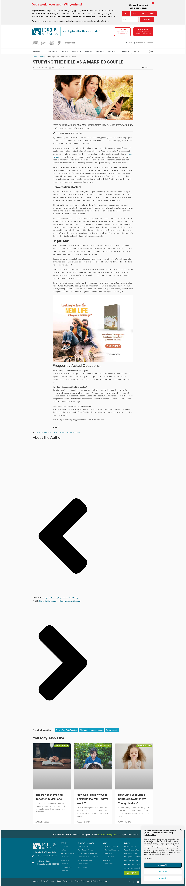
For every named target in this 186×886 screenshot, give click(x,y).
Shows (99, 51)
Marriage (42, 57)
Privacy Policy (80, 881)
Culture (88, 51)
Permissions (103, 881)
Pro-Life (75, 51)
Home (35, 57)
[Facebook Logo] (129, 882)
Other (147, 19)
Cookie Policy (92, 881)
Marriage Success (96, 730)
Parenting (51, 51)
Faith (63, 51)
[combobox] (139, 51)
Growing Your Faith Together (53, 433)
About (124, 51)
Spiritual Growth (73, 433)
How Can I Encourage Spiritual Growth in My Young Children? (132, 799)
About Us (64, 843)
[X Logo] (134, 882)
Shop (105, 843)
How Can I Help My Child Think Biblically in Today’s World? (92, 799)
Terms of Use (68, 881)
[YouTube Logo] (138, 882)
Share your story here (106, 834)
